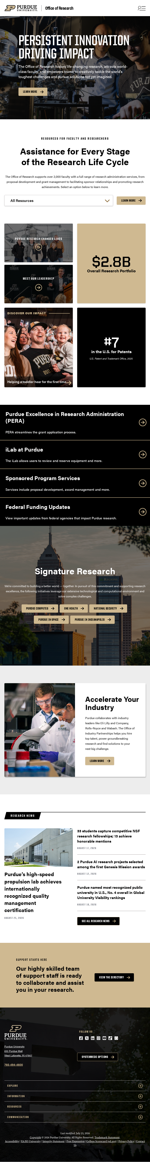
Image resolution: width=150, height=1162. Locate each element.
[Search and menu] (141, 8)
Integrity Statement (53, 1141)
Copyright (35, 1137)
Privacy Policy (126, 1141)
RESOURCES (14, 1106)
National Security (105, 608)
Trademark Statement (107, 1137)
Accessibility (12, 1141)
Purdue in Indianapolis (90, 619)
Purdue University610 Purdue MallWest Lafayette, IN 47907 (18, 1051)
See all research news (96, 921)
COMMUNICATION (18, 1117)
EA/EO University (31, 1141)
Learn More (30, 91)
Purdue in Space (48, 619)
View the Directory (111, 977)
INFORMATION (16, 1096)
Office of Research (59, 8)
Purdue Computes (37, 608)
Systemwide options (95, 1057)
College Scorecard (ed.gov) (101, 1141)
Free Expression (75, 1141)
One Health (71, 608)
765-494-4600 (13, 1064)
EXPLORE (12, 1085)
